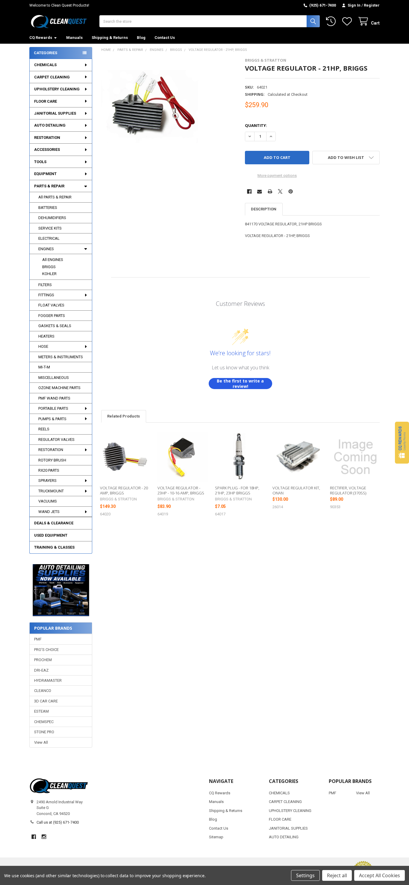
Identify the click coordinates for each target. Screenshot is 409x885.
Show (402, 442)
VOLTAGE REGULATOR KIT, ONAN (296, 490)
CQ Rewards (40, 37)
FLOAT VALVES (51, 305)
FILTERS (45, 285)
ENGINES (46, 249)
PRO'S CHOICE (46, 649)
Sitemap (216, 837)
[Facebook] (249, 191)
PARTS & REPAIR (49, 186)
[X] (280, 191)
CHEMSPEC (44, 721)
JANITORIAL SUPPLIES (55, 113)
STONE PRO (44, 732)
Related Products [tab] (123, 416)
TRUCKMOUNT (51, 491)
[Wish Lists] (348, 21)
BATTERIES (47, 207)
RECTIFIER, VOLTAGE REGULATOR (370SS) (348, 490)
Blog (141, 37)
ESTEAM (41, 711)
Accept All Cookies (379, 875)
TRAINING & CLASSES (54, 547)
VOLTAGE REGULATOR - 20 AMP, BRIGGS (124, 490)
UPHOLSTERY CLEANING (57, 89)
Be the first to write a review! (240, 383)
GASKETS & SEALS (54, 326)
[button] (60, 590)
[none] (150, 106)
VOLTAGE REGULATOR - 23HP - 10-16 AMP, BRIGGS (180, 490)
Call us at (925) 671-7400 (58, 822)
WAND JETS (49, 511)
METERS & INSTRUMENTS (60, 357)
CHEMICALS (45, 65)
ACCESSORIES (47, 149)
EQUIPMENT (45, 173)
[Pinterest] (290, 191)
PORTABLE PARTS (53, 408)
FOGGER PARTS (51, 315)
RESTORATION (47, 137)
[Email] (259, 191)
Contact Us (164, 37)
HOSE (43, 346)
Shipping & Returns (110, 37)
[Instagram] (44, 836)
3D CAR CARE (46, 701)
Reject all (337, 875)
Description (263, 209)
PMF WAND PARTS (54, 398)
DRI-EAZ (41, 670)
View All (41, 742)
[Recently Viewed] (332, 21)
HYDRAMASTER (48, 680)
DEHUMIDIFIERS (52, 217)
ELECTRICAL (49, 238)
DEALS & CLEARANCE (53, 523)
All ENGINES (52, 259)
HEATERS (46, 336)
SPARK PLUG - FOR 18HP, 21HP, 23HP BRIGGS (237, 490)
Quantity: (256, 125)
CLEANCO (42, 690)
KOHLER (49, 273)
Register (372, 5)
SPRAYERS (47, 480)
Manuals (74, 37)
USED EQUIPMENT (50, 535)
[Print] (270, 191)
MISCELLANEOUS (53, 377)
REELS (43, 429)
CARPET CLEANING (52, 77)
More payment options (277, 175)
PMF (38, 639)
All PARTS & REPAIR (55, 197)
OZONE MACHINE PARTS (59, 387)
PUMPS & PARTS (52, 419)
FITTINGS (46, 295)
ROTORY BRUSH (52, 460)
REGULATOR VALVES (56, 439)
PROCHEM (43, 660)
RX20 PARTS (48, 470)
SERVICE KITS (50, 228)
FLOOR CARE (45, 101)
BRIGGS (49, 267)
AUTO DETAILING (50, 125)
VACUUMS (47, 501)
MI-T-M (44, 367)
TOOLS (40, 162)
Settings (305, 875)
